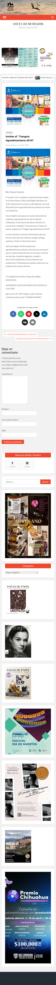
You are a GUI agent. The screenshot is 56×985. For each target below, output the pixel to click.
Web (4, 430)
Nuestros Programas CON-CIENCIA (21, 334)
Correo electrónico (10, 420)
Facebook (12, 466)
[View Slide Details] (28, 57)
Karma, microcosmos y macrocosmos (32, 339)
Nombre (6, 409)
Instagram (27, 466)
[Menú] (4, 17)
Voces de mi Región (28, 24)
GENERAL (9, 132)
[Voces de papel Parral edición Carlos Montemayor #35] (22, 77)
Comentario (7, 374)
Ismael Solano (11, 145)
